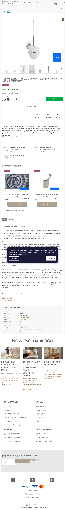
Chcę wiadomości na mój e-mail (31, 264)
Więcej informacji (21, 254)
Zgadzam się (50, 258)
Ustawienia (13, 258)
